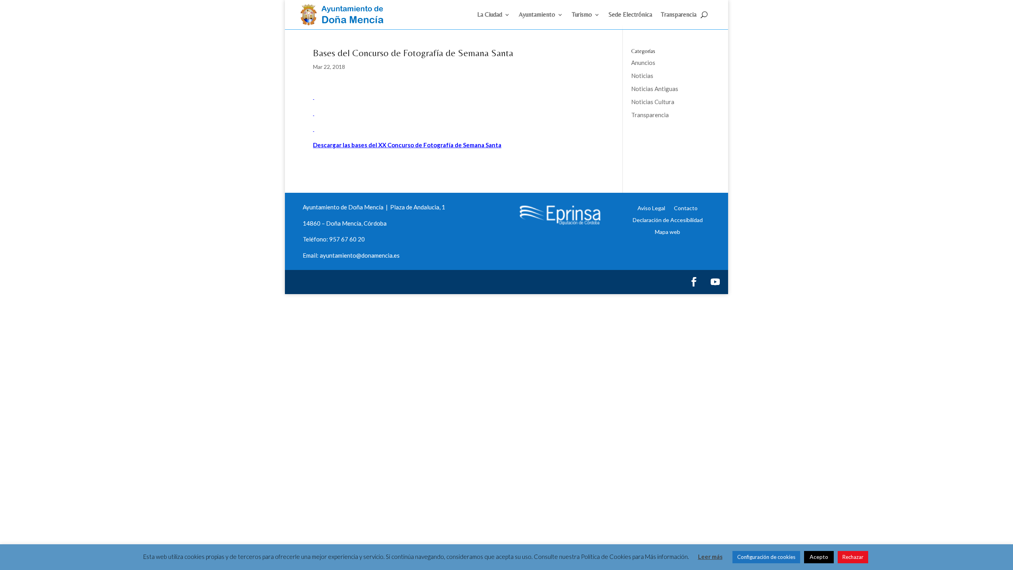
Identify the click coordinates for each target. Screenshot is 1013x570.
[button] (694, 282)
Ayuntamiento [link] (537, 15)
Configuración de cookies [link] (766, 557)
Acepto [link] (819, 556)
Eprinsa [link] (661, 140)
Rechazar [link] (852, 557)
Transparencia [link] (678, 15)
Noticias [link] (642, 75)
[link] (345, 23)
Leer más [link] (710, 556)
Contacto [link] (686, 208)
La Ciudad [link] (489, 15)
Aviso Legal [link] (651, 208)
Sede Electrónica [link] (630, 15)
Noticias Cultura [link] (652, 101)
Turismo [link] (582, 15)
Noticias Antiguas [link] (654, 88)
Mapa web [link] (667, 231)
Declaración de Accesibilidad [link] (668, 220)
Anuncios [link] (643, 62)
